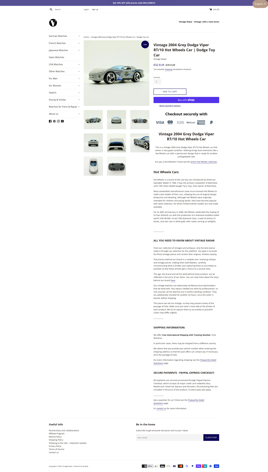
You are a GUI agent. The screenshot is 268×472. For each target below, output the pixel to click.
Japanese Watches (64, 50)
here (173, 280)
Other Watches (64, 71)
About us (64, 113)
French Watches (64, 43)
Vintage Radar (67, 466)
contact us (161, 408)
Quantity (157, 77)
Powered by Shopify (80, 466)
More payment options (170, 105)
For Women (64, 85)
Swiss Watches (56, 57)
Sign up (95, 9)
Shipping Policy (56, 439)
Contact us (54, 452)
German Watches (64, 36)
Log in (86, 9)
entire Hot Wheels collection (204, 161)
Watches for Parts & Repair (64, 106)
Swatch (64, 92)
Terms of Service (56, 449)
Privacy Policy (55, 446)
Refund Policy (55, 436)
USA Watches (64, 64)
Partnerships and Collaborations (64, 430)
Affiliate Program (56, 433)
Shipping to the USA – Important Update (67, 443)
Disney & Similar (64, 99)
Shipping (168, 69)
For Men (64, 78)
